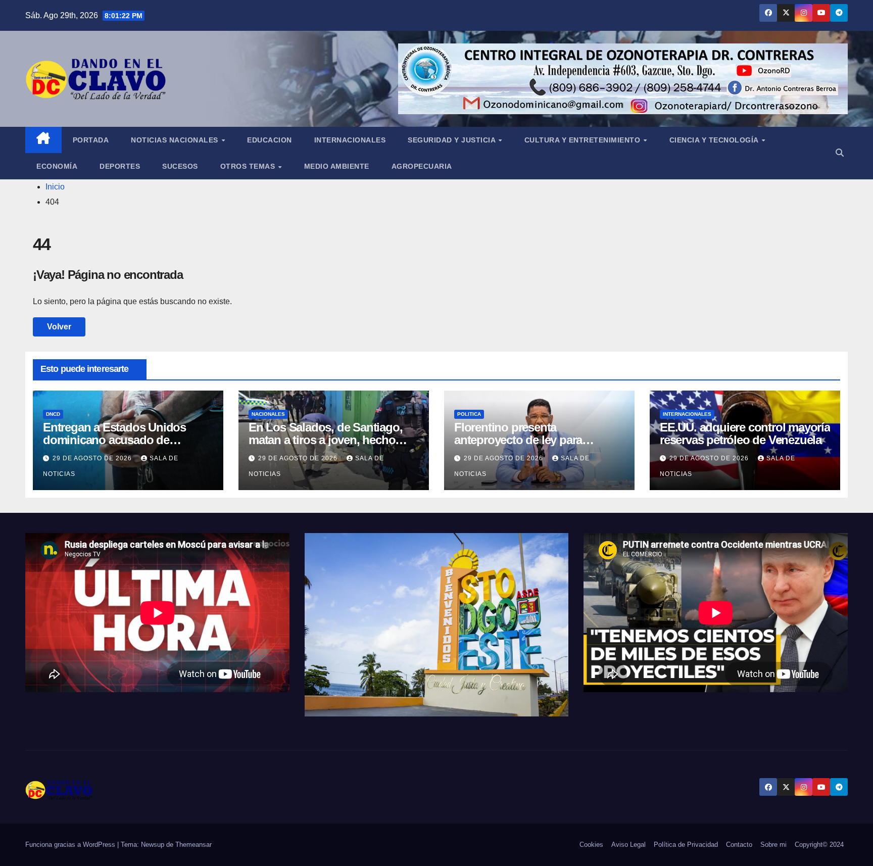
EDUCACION (269, 140)
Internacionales (350, 140)
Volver (59, 326)
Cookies (591, 844)
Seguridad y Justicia (453, 140)
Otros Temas (248, 166)
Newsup (152, 844)
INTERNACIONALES (687, 414)
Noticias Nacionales (175, 140)
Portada (91, 140)
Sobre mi (773, 844)
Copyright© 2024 (819, 844)
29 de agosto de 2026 (93, 458)
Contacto (739, 844)
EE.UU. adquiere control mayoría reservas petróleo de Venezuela (745, 433)
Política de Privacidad (686, 844)
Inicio (55, 186)
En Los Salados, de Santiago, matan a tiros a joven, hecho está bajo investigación (325, 439)
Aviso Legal (628, 844)
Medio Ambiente (336, 166)
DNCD (53, 414)
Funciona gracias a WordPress (71, 844)
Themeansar (193, 844)
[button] (840, 153)
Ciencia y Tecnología (715, 140)
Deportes (120, 166)
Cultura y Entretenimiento (583, 140)
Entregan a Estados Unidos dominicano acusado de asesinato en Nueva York (114, 439)
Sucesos (180, 166)
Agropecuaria (422, 166)
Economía (56, 166)
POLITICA (469, 414)
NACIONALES (268, 414)
